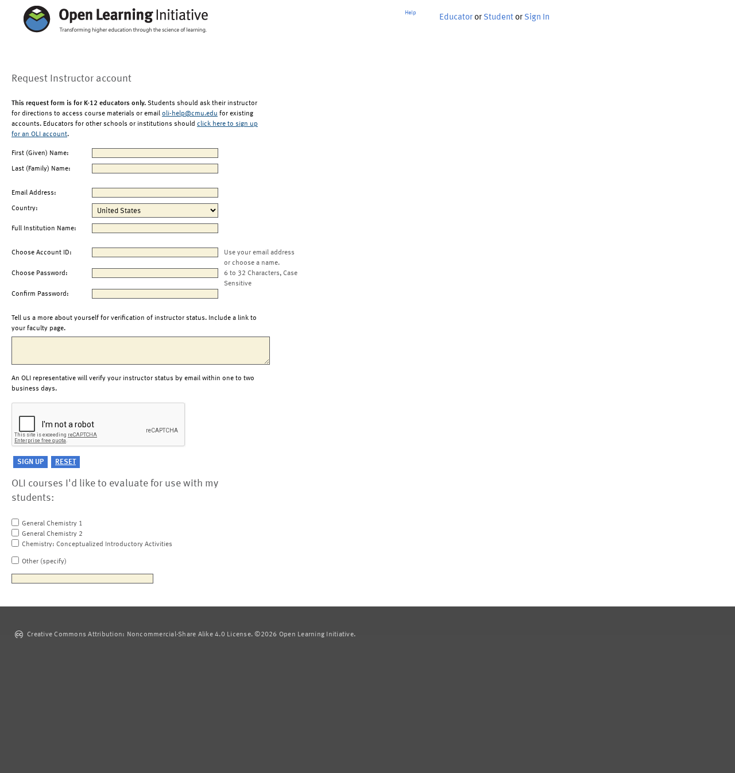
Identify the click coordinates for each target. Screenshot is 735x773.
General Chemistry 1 (52, 523)
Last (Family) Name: (41, 168)
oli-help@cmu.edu (190, 113)
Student (498, 17)
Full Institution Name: (43, 228)
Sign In (537, 17)
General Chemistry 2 (52, 534)
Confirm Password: (40, 294)
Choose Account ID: (41, 252)
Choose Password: (39, 273)
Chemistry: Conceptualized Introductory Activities (97, 544)
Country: (24, 208)
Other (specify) (44, 561)
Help (410, 13)
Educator (456, 17)
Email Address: (33, 193)
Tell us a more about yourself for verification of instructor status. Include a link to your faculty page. (134, 323)
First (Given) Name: (40, 153)
